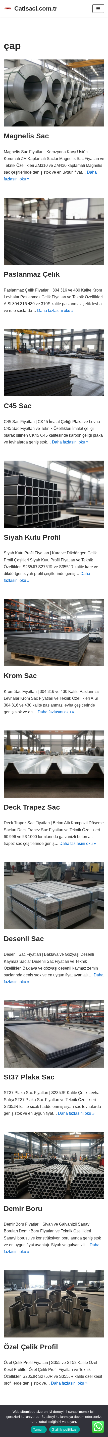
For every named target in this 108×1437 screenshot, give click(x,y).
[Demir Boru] (54, 1165)
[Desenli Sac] (54, 895)
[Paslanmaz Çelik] (54, 231)
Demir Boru (23, 1208)
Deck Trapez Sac (32, 807)
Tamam (38, 1429)
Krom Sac (20, 676)
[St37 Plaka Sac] (54, 1034)
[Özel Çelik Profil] (54, 1303)
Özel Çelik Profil (31, 1347)
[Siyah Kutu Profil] (54, 494)
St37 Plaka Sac (29, 1077)
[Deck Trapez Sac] (54, 764)
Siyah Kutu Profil (32, 537)
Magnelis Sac (26, 136)
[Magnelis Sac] (54, 93)
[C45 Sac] (54, 363)
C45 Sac (18, 406)
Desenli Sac (24, 939)
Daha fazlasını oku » (55, 310)
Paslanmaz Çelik (32, 274)
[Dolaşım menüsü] (98, 8)
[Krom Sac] (54, 632)
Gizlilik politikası (64, 1429)
